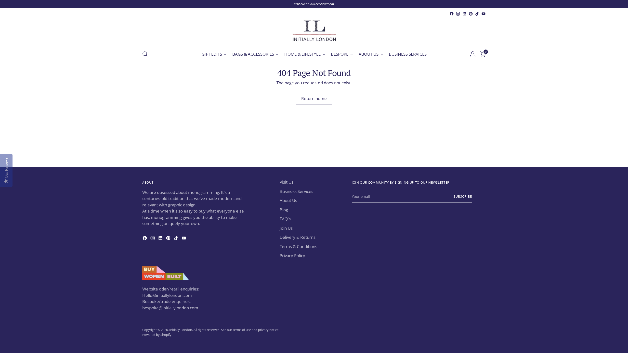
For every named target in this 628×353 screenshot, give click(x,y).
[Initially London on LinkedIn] (464, 14)
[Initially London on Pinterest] (471, 14)
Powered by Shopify (156, 334)
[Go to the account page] (473, 54)
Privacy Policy (292, 255)
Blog (284, 210)
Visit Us (286, 182)
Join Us (286, 228)
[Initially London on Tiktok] (477, 14)
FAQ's (285, 219)
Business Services (296, 191)
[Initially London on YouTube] (483, 14)
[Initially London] (314, 31)
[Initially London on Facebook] (451, 14)
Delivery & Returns (297, 237)
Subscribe (463, 196)
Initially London (180, 330)
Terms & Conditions (298, 246)
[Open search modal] (145, 54)
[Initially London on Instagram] (458, 14)
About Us (288, 200)
